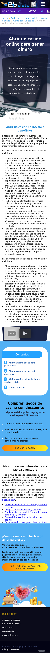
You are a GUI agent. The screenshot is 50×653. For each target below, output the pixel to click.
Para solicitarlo (25, 448)
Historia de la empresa (11, 624)
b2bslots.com (8, 499)
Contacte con (7, 627)
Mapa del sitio (8, 631)
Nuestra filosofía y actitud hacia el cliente (25, 567)
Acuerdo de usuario (10, 635)
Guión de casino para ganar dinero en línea (26, 522)
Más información (17, 387)
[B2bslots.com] (18, 4)
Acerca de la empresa (11, 620)
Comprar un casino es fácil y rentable (23, 509)
